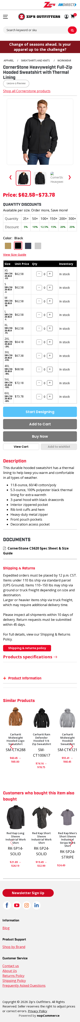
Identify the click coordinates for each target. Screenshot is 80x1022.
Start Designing (40, 411)
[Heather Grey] (67, 718)
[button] (66, 17)
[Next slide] (73, 746)
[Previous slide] (10, 746)
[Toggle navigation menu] (5, 17)
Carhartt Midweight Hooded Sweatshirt (67, 739)
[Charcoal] (41, 817)
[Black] (41, 718)
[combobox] (40, 30)
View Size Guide (14, 254)
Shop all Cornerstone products (26, 91)
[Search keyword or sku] (72, 30)
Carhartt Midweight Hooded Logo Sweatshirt (15, 739)
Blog (6, 928)
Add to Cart (40, 424)
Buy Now (40, 436)
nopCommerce (48, 1015)
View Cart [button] (21, 447)
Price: (10, 195)
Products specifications (27, 657)
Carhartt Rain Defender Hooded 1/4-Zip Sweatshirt (41, 739)
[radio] (8, 246)
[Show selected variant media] (23, 178)
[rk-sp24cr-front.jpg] (67, 817)
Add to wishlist (59, 447)
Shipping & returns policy (27, 648)
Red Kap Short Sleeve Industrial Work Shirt (41, 838)
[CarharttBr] (15, 718)
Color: (7, 238)
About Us (9, 971)
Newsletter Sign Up (28, 893)
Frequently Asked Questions (24, 985)
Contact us (10, 966)
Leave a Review (16, 84)
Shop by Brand (13, 947)
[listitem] (56, 178)
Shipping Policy (14, 980)
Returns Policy (13, 975)
